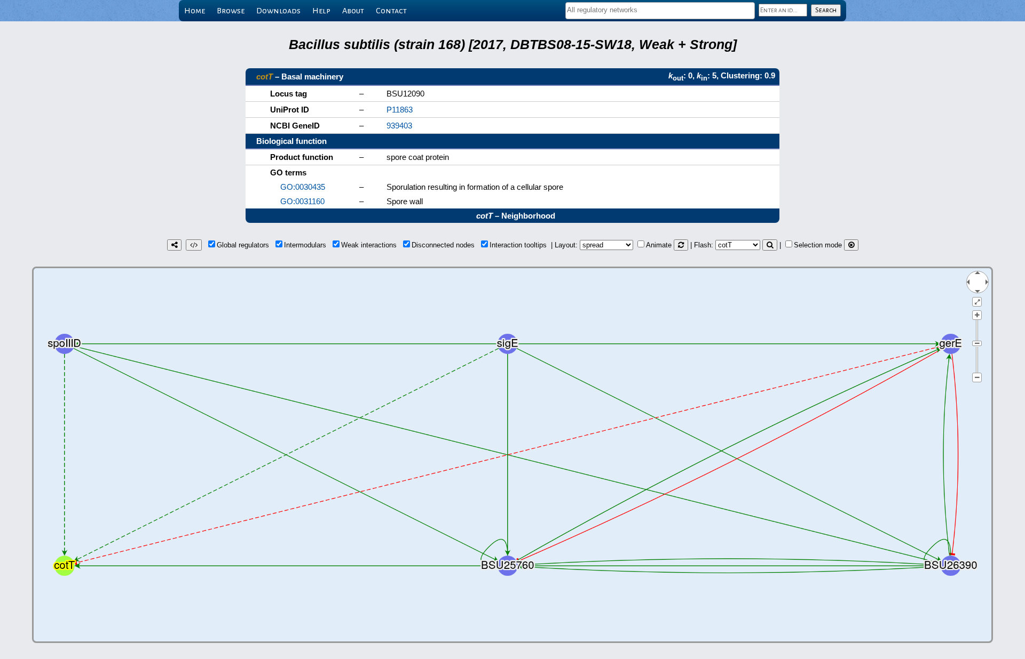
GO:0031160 (302, 201)
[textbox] (660, 9)
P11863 (400, 109)
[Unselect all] (851, 245)
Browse (231, 10)
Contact (391, 10)
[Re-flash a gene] (769, 245)
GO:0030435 (302, 186)
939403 (399, 125)
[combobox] (660, 10)
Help (321, 10)
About (353, 10)
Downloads (278, 10)
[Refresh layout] (681, 245)
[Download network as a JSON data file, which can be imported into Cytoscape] (194, 245)
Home (194, 10)
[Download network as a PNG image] (174, 245)
